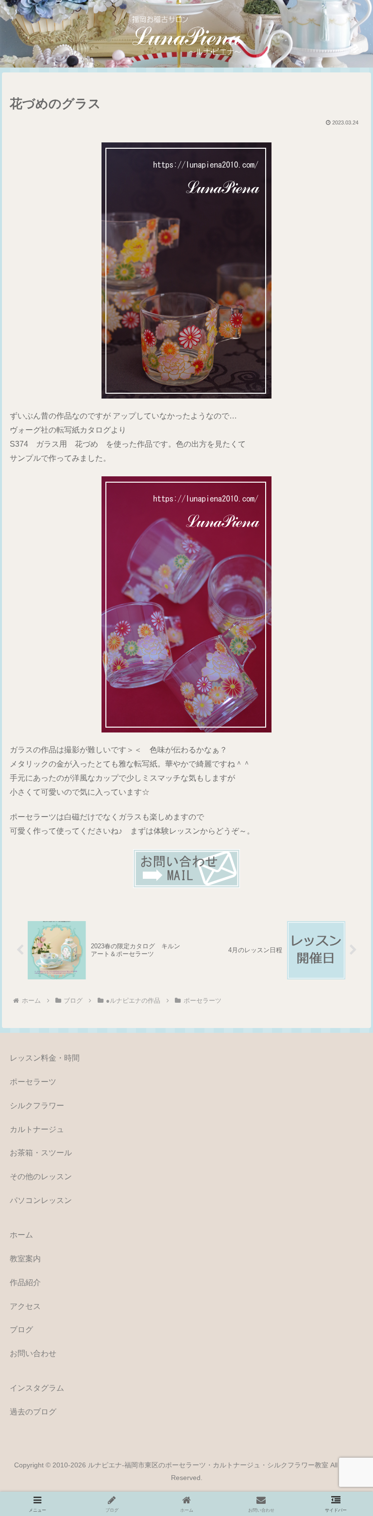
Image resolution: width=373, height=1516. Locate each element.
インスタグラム (37, 1388)
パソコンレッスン (41, 1200)
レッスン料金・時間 (45, 1058)
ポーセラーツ (33, 1082)
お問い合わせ (33, 1353)
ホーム (21, 1235)
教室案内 (25, 1259)
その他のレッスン (41, 1176)
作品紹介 (25, 1282)
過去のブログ (33, 1412)
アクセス (25, 1306)
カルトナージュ (37, 1129)
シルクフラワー (37, 1105)
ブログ (21, 1329)
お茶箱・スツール (41, 1153)
